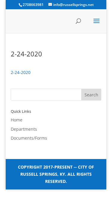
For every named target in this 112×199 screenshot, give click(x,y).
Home (16, 120)
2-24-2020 (20, 72)
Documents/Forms (29, 138)
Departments (24, 129)
